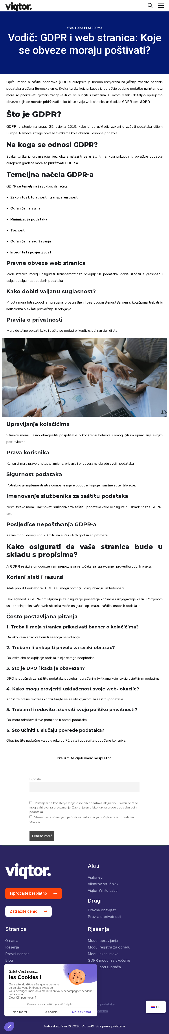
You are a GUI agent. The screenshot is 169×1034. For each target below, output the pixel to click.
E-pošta (35, 779)
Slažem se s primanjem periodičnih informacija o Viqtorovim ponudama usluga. (81, 819)
